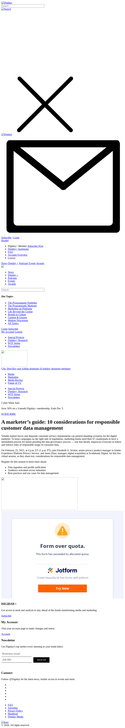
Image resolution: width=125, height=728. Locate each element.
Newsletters (14, 346)
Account (5, 634)
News (4, 263)
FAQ (10, 252)
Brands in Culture (17, 314)
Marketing (13, 377)
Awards (40, 263)
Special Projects (16, 337)
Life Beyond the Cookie (20, 311)
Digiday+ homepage (18, 249)
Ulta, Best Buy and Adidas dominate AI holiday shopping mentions (35, 368)
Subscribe (6, 237)
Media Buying (15, 380)
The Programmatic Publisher (22, 302)
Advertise (13, 707)
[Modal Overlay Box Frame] (25, 659)
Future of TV (14, 383)
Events (32, 263)
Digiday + (13, 263)
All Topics (13, 323)
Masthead (13, 713)
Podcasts (23, 263)
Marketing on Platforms (20, 308)
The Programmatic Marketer (22, 305)
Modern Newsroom (18, 320)
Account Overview (18, 254)
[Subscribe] (62, 234)
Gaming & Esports (17, 317)
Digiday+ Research (18, 340)
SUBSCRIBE (8, 414)
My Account (7, 331)
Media (11, 374)
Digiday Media (15, 716)
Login (16, 237)
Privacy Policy (15, 710)
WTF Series (14, 343)
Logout (11, 257)
